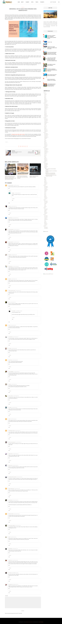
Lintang (9, 206)
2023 (45, 132)
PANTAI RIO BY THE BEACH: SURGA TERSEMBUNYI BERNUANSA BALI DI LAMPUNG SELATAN (51, 37)
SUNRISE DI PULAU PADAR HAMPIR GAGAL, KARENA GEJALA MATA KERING (52, 47)
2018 (45, 207)
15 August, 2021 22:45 (15, 465)
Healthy (22, 7)
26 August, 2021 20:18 (15, 560)
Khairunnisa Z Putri (11, 430)
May (45, 97)
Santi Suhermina (11, 371)
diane (9, 325)
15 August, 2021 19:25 (16, 371)
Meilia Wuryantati (11, 488)
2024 (45, 117)
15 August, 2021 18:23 (14, 348)
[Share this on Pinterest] (23, 146)
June (45, 96)
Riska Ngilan (10, 465)
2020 (45, 185)
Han (9, 302)
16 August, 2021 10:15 (15, 500)
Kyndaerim (10, 548)
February (45, 100)
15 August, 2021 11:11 (18, 290)
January (45, 116)
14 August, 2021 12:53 (14, 206)
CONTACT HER (49, 42)
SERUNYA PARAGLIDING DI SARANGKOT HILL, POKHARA (51, 80)
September (46, 107)
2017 (45, 214)
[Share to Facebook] (18, 146)
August (45, 108)
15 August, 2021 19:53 (14, 384)
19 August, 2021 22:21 (18, 525)
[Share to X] (21, 146)
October (46, 106)
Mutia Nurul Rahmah (11, 525)
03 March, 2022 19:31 (15, 584)
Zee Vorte (9, 407)
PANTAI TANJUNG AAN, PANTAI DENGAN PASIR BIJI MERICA (51, 75)
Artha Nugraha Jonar (11, 290)
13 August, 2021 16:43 (16, 185)
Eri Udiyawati (10, 500)
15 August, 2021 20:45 (14, 407)
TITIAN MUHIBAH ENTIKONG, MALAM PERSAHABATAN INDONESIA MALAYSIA (51, 85)
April (45, 98)
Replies (14, 198)
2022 (45, 147)
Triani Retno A (10, 266)
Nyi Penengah (10, 584)
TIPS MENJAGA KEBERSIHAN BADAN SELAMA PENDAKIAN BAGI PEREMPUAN (52, 70)
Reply (9, 188)
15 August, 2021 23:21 (17, 488)
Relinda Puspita (10, 185)
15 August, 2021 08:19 (16, 266)
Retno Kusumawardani (11, 442)
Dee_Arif (9, 348)
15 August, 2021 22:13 (17, 430)
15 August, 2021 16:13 (13, 325)
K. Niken (9, 384)
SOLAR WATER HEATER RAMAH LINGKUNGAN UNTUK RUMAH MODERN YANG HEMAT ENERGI (51, 53)
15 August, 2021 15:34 (13, 302)
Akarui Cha (10, 560)
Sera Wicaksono (10, 229)
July (45, 95)
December (46, 104)
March (45, 99)
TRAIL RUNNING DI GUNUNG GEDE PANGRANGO (51, 65)
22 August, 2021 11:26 (15, 548)
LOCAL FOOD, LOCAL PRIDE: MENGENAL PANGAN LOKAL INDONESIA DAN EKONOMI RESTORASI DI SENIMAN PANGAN (52, 59)
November (46, 105)
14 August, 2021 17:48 (16, 229)
